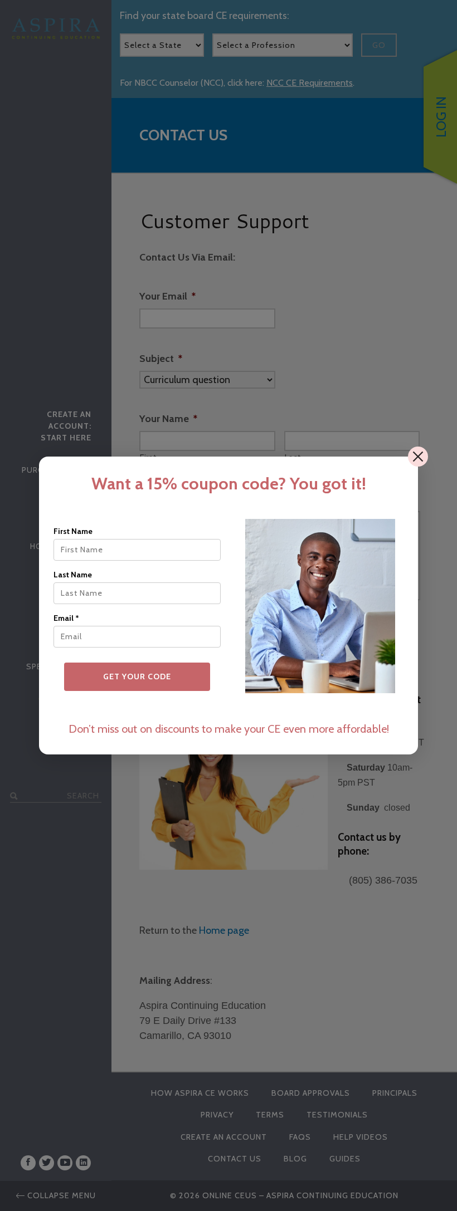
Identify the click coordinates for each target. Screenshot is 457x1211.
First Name (73, 531)
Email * (66, 618)
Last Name (73, 575)
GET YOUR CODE (137, 676)
